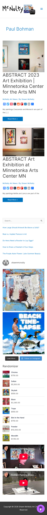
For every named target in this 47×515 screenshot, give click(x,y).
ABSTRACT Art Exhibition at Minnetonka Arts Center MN (20, 167)
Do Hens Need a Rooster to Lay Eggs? (18, 241)
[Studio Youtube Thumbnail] (23, 456)
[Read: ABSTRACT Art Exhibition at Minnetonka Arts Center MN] (23, 142)
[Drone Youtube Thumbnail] (23, 483)
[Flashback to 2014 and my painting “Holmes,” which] (23, 290)
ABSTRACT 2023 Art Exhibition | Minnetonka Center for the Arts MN (23, 83)
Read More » (13, 119)
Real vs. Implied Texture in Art (15, 234)
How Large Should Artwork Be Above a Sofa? (21, 228)
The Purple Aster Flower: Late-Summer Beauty (21, 254)
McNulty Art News (10, 99)
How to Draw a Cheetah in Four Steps (18, 247)
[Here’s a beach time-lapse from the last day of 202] (23, 333)
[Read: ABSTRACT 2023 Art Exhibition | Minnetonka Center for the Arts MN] (23, 56)
